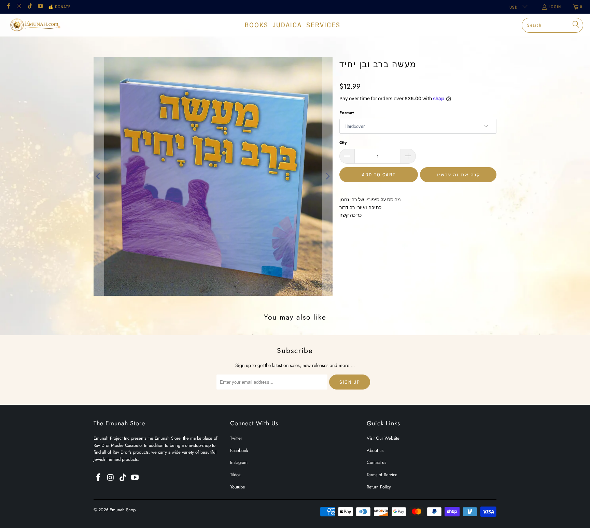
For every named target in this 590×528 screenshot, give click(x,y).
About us (375, 450)
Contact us (376, 462)
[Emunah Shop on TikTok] (29, 7)
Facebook (239, 450)
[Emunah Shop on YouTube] (40, 7)
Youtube (237, 487)
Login (555, 7)
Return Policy (379, 487)
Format (346, 112)
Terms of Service (382, 474)
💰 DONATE (59, 7)
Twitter (236, 438)
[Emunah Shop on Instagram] (19, 7)
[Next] (327, 176)
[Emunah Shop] (35, 25)
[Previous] (98, 176)
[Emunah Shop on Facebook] (8, 7)
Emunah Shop (122, 510)
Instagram (239, 462)
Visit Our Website (383, 438)
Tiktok (235, 474)
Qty (343, 142)
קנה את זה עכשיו (458, 175)
